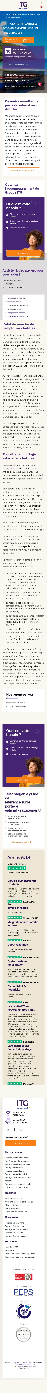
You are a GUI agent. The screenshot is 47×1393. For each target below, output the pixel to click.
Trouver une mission (19, 228)
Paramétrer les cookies (24, 1364)
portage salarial (10, 468)
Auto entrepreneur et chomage (19, 1202)
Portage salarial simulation (16, 298)
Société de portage (14, 302)
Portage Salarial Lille (14, 1233)
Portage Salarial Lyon (14, 1226)
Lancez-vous (22, 253)
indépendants (21, 1212)
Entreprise (11, 1241)
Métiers (8, 1181)
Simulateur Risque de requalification (21, 1257)
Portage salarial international (17, 305)
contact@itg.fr (19, 1120)
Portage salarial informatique (17, 316)
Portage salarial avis (14, 309)
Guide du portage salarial (16, 1187)
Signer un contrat (23, 215)
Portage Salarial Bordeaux (16, 1229)
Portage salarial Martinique (15, 703)
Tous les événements (12, 281)
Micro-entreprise (12, 1205)
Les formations (9, 284)
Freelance (10, 1192)
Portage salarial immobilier (16, 313)
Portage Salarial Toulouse (16, 1236)
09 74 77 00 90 (22, 52)
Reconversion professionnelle (18, 1184)
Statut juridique (12, 1208)
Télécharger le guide (19, 842)
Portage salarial (13, 1152)
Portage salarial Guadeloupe (16, 706)
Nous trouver (12, 1217)
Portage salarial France (15, 1171)
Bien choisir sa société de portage (20, 1254)
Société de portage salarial (17, 1161)
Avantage (9, 1250)
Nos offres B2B (11, 1247)
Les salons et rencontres (13, 287)
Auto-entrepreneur (13, 1198)
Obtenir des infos (24, 222)
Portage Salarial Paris (14, 1223)
